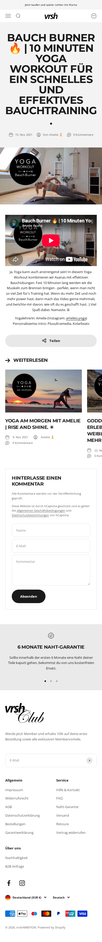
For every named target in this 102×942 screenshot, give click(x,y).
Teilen (54, 340)
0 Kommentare (83, 135)
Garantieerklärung (19, 832)
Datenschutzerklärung (22, 815)
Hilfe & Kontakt (68, 790)
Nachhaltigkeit (16, 857)
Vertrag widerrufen (71, 832)
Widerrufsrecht (17, 798)
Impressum (14, 790)
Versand (62, 815)
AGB (8, 806)
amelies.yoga (76, 318)
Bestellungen (15, 824)
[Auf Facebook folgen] (8, 883)
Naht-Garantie (67, 806)
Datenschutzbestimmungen (30, 515)
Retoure (62, 824)
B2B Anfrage (14, 866)
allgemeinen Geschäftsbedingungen (41, 510)
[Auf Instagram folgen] (22, 883)
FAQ (59, 798)
